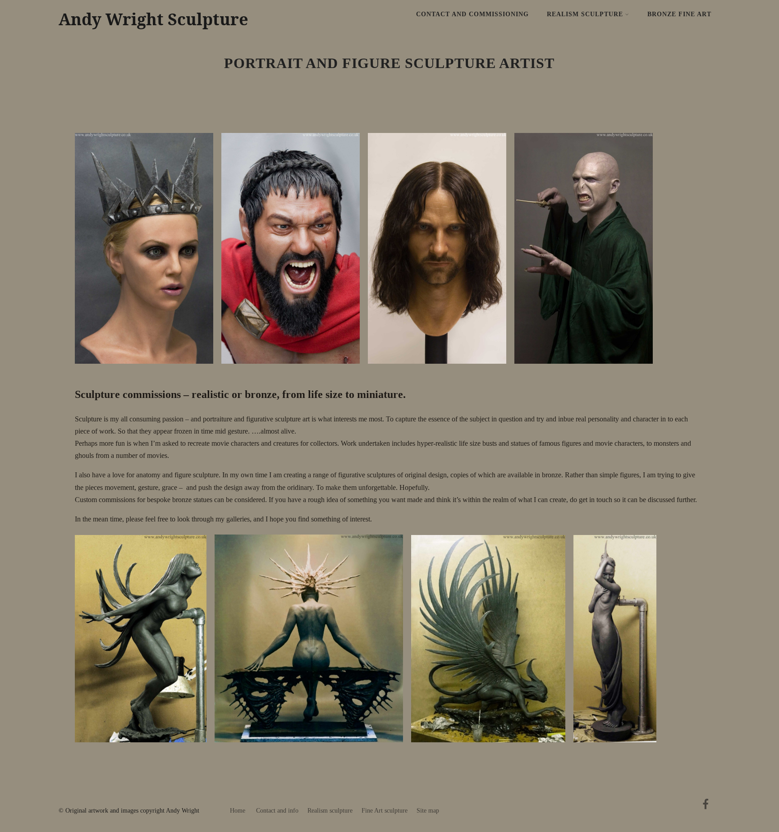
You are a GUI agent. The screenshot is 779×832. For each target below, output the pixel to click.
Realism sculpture (330, 810)
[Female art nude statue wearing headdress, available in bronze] (313, 749)
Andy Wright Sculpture (153, 19)
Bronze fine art (679, 14)
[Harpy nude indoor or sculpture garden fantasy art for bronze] (492, 749)
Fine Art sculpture (385, 810)
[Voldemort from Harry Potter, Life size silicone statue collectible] (588, 370)
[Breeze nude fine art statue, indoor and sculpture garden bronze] (145, 749)
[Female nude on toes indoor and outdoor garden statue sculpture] (619, 749)
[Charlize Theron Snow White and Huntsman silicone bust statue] (148, 370)
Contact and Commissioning (472, 14)
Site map (428, 810)
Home (237, 810)
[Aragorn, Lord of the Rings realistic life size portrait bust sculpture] (441, 370)
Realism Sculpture (585, 14)
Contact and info (277, 810)
